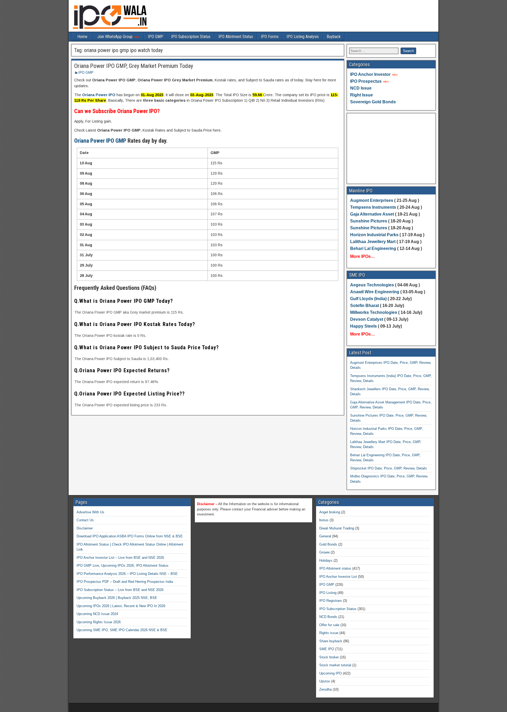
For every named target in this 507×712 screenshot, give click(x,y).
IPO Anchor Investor (370, 74)
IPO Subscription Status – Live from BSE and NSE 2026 (120, 590)
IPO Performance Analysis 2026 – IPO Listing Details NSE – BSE (127, 574)
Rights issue (328, 633)
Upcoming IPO (330, 673)
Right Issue (361, 95)
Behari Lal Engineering (373, 248)
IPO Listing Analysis (303, 36)
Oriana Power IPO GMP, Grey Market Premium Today (133, 66)
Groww (324, 552)
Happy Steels (363, 326)
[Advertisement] (391, 148)
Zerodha (325, 689)
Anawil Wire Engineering (374, 292)
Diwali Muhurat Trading (336, 528)
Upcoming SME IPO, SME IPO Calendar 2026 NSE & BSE (122, 630)
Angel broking (329, 512)
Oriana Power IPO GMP (100, 140)
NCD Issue (361, 88)
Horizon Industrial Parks (374, 234)
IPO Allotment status (335, 568)
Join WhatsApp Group (115, 36)
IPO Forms (270, 36)
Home (82, 36)
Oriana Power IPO (98, 95)
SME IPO (326, 649)
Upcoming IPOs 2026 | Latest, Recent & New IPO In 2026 (121, 606)
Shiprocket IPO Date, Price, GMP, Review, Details (388, 468)
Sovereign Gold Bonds (373, 102)
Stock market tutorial (335, 665)
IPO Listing (327, 593)
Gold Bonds (328, 544)
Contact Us (85, 520)
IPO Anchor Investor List (338, 577)
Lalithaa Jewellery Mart (373, 241)
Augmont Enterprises (372, 200)
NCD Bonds (328, 617)
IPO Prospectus (366, 81)
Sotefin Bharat (364, 305)
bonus (323, 520)
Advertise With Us (90, 512)
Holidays (325, 560)
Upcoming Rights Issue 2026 (99, 622)
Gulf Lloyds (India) (369, 298)
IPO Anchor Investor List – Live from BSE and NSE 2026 (120, 558)
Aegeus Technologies (372, 285)
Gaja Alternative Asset (372, 214)
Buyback (334, 36)
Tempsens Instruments (373, 207)
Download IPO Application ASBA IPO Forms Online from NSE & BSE (130, 536)
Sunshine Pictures (368, 221)
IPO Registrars (330, 601)
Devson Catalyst (366, 319)
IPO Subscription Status (190, 36)
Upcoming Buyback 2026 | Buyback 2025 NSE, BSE (117, 598)
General (325, 536)
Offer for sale (329, 625)
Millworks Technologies (373, 312)
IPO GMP (155, 36)
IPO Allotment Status (235, 36)
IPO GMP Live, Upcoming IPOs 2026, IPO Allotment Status (122, 565)
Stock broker (329, 657)
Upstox (324, 681)
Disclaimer (85, 528)
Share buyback (330, 641)
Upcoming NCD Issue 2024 (97, 614)
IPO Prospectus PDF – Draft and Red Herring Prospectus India (125, 582)
